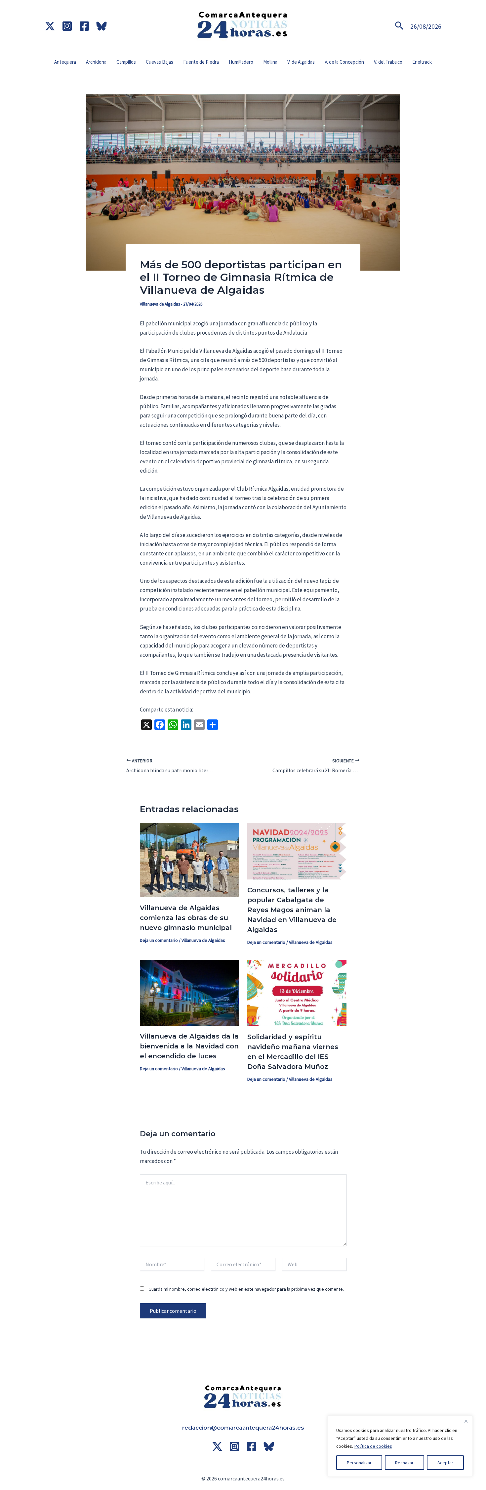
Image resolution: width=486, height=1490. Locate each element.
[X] (217, 1446)
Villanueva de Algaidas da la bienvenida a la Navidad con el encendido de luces (189, 1046)
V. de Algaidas (301, 62)
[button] (399, 26)
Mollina (270, 62)
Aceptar (445, 1463)
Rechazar (404, 1463)
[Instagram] (67, 26)
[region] (400, 1446)
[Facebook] (84, 26)
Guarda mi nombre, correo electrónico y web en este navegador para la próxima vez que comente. (246, 1289)
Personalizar (359, 1463)
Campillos (126, 62)
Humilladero (241, 62)
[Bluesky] (101, 26)
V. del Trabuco (388, 62)
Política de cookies (373, 1446)
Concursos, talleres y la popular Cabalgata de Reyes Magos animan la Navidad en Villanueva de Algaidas (292, 910)
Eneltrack (422, 62)
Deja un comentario (159, 940)
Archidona (96, 62)
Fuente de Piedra (201, 62)
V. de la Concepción (344, 62)
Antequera (65, 62)
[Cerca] (466, 1421)
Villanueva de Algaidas (160, 304)
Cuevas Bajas (159, 62)
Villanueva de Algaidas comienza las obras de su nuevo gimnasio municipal (186, 918)
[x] (50, 26)
